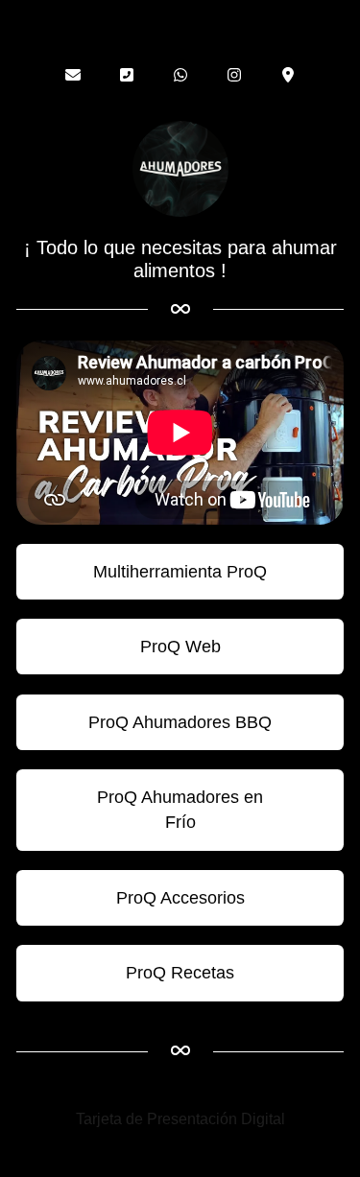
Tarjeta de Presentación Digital (180, 1119)
